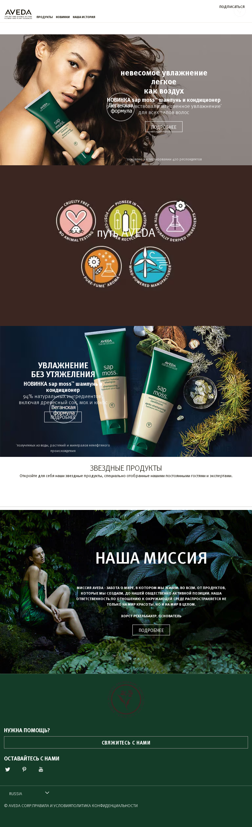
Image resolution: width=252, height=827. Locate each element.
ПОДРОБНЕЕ (151, 630)
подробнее (163, 127)
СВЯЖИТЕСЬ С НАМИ (126, 742)
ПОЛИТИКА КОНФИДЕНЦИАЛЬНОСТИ (104, 805)
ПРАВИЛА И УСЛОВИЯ (51, 805)
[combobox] (29, 793)
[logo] (18, 12)
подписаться (232, 6)
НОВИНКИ (63, 17)
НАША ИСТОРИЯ (84, 17)
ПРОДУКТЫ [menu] (45, 17)
